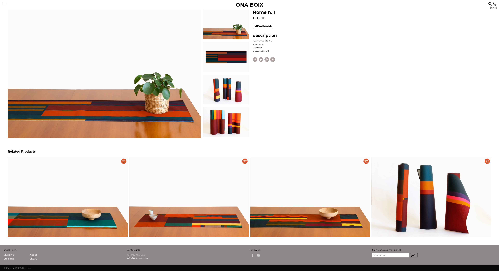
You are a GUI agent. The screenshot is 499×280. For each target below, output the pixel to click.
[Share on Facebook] (255, 59)
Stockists (9, 258)
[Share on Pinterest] (272, 59)
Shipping (9, 255)
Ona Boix (26, 268)
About (33, 255)
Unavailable (263, 25)
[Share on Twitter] (261, 59)
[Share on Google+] (266, 59)
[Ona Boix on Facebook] (252, 257)
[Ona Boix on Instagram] (258, 257)
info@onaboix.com (137, 258)
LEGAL (33, 258)
